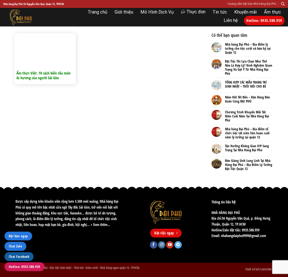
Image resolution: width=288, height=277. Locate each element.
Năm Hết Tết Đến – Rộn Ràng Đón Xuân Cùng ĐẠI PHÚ (247, 99)
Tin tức (220, 12)
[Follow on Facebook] (153, 245)
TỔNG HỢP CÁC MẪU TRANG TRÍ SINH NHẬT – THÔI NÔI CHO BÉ (246, 84)
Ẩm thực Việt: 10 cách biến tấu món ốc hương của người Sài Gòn (43, 75)
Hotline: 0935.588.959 (24, 266)
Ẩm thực (272, 12)
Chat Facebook (19, 256)
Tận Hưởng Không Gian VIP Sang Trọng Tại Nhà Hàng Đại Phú (247, 148)
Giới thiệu (124, 12)
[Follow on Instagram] (161, 245)
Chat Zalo (15, 246)
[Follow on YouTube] (169, 245)
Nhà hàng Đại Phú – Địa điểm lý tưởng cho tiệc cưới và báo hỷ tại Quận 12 (248, 48)
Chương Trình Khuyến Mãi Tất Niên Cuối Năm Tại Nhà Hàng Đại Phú (247, 116)
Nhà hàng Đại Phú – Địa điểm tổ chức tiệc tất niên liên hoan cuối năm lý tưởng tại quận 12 (247, 133)
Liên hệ (231, 20)
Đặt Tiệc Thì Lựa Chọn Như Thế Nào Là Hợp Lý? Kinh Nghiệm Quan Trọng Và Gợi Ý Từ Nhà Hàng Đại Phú (248, 67)
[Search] (283, 4)
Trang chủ (97, 12)
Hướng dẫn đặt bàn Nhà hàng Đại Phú (252, 3)
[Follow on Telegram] (178, 245)
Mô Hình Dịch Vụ (157, 12)
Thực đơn (196, 11)
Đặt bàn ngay (18, 236)
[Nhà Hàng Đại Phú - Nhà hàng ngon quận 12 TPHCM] (33, 17)
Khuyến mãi (245, 12)
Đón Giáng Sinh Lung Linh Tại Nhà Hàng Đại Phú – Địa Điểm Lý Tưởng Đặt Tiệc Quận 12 (248, 164)
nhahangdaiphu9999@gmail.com (243, 235)
